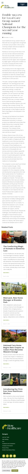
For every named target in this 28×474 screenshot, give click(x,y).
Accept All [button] (14, 470)
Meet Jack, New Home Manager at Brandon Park (13, 300)
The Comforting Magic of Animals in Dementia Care (13, 248)
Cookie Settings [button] (6, 470)
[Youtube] (14, 455)
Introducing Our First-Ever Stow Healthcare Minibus (13, 391)
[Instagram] (7, 455)
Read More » (6, 272)
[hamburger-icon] (2, 3)
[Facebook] (3, 455)
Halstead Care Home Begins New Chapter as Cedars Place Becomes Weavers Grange (13, 348)
